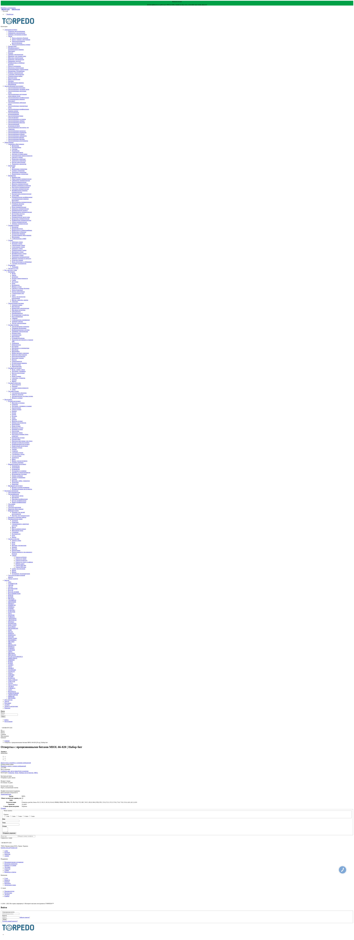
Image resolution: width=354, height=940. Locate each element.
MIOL (36, 772)
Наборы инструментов (26, 772)
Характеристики (6, 794)
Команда (7, 880)
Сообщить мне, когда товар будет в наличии (14, 771)
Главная (6, 741)
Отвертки (11, 772)
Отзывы (3, 808)
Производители (9, 891)
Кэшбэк (6, 896)
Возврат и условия (10, 865)
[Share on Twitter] (5, 758)
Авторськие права (10, 885)
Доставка (7, 867)
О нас (6, 878)
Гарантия (7, 869)
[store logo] (18, 25)
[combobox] (9, 715)
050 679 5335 (16, 9)
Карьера (6, 881)
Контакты (7, 883)
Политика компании (10, 864)
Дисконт (7, 894)
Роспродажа (8, 893)
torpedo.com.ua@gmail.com (9, 847)
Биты (16, 772)
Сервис (6, 870)
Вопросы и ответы (10, 872)
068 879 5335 (5, 9)
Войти (6, 720)
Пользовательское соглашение (13, 862)
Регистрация (8, 721)
